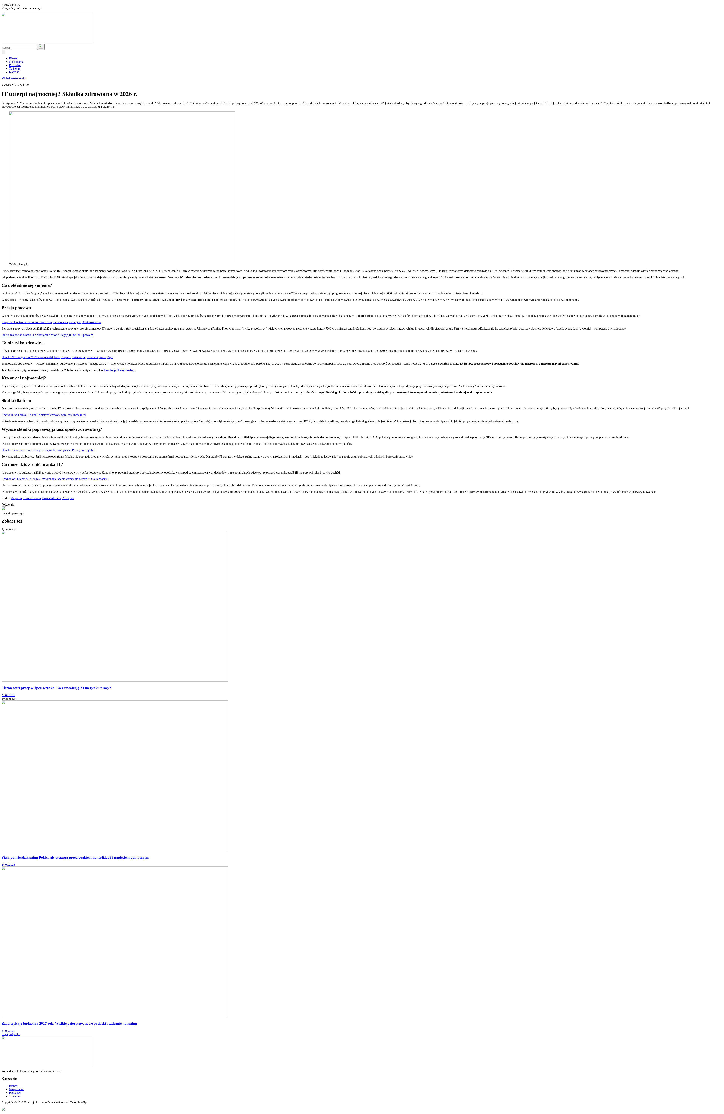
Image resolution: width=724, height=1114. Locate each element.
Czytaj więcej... (11, 1034)
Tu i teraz (14, 68)
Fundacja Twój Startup (119, 370)
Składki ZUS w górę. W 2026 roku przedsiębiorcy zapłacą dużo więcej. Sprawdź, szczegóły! (57, 357)
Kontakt (14, 71)
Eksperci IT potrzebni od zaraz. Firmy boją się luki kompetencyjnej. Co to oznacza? (51, 322)
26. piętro (16, 498)
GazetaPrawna (32, 498)
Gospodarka (16, 61)
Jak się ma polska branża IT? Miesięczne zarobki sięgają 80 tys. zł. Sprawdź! (47, 335)
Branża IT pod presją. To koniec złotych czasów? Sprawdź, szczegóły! (44, 414)
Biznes (13, 58)
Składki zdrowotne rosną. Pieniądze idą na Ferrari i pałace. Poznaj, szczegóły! (48, 450)
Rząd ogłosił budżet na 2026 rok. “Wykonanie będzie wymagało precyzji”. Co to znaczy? (55, 478)
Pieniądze (15, 65)
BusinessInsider (51, 498)
